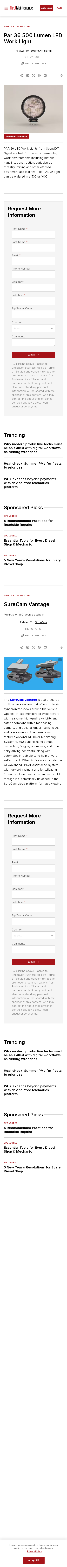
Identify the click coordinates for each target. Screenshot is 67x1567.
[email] (45, 75)
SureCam (41, 622)
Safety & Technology (17, 26)
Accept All (33, 1560)
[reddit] (39, 75)
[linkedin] (27, 75)
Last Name (20, 242)
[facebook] (21, 75)
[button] (6, 8)
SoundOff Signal (41, 50)
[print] (61, 75)
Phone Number (21, 268)
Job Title (18, 295)
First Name (20, 228)
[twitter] (33, 75)
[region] (33, 1553)
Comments (18, 336)
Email (16, 255)
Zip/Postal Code (22, 308)
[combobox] (33, 328)
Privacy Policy (34, 1551)
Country (18, 322)
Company (18, 281)
